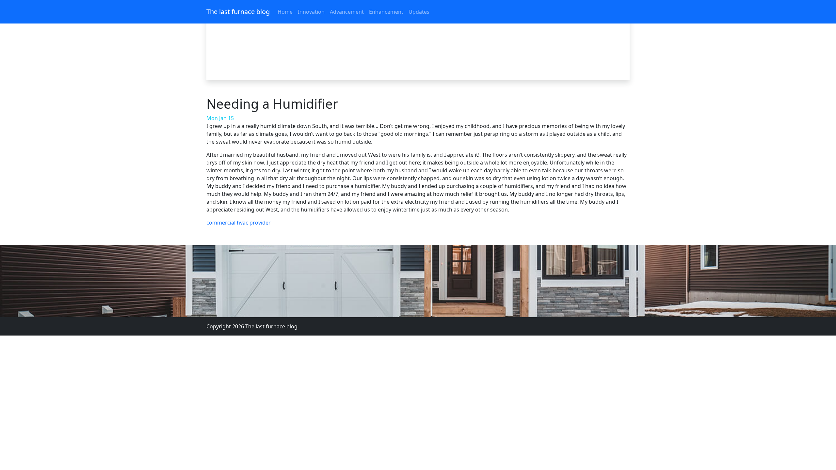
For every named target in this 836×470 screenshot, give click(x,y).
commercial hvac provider (238, 222)
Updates (419, 11)
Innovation (311, 11)
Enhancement (386, 11)
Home (285, 11)
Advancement (347, 11)
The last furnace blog (238, 11)
